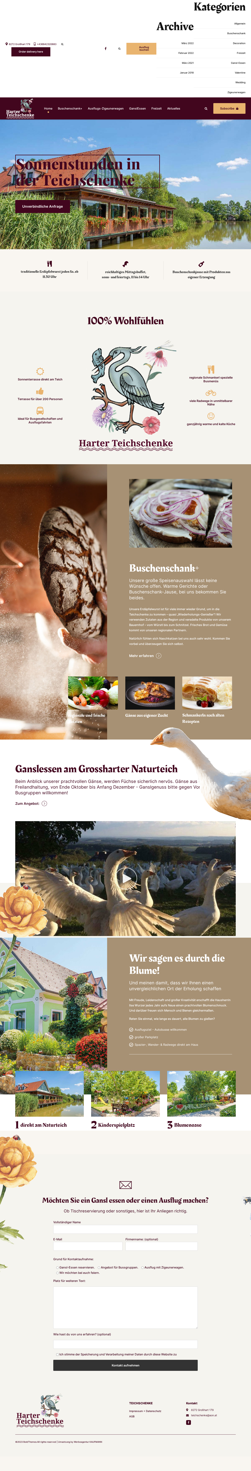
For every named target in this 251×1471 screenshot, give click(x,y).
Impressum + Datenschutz (145, 1411)
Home (48, 108)
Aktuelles (173, 108)
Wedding (240, 82)
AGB (132, 1416)
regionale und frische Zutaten (86, 719)
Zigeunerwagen (236, 92)
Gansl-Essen (238, 63)
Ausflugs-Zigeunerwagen (106, 108)
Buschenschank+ (70, 108)
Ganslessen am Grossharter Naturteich (96, 769)
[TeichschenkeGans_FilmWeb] (125, 878)
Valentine (240, 72)
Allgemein (239, 23)
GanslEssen (137, 108)
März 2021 (188, 63)
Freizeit (241, 53)
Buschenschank (236, 33)
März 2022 (188, 43)
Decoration (239, 43)
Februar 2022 (186, 53)
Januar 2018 (187, 72)
